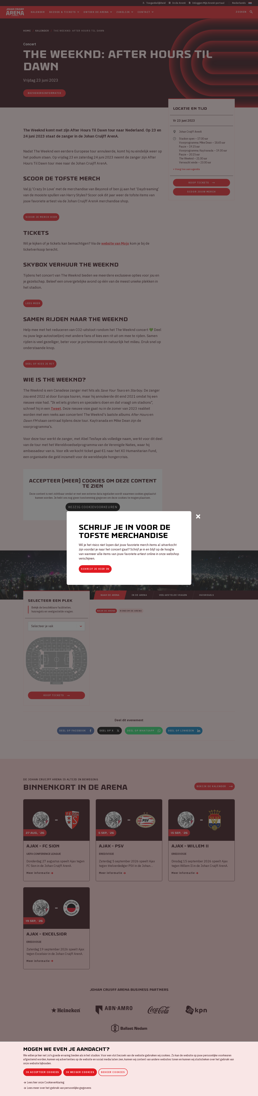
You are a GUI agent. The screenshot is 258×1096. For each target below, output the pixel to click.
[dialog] (129, 1069)
